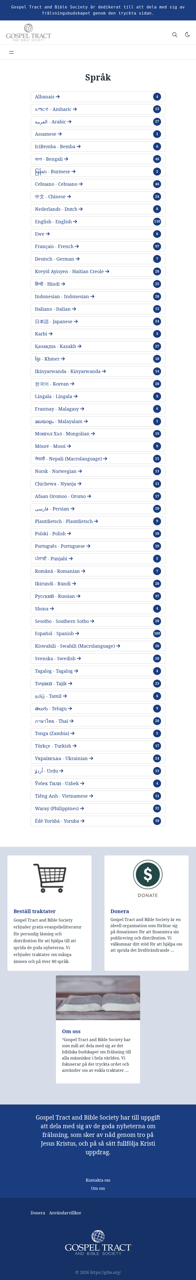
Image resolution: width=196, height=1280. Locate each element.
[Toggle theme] (187, 34)
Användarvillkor (65, 1213)
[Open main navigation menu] (11, 52)
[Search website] (175, 34)
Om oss (71, 1031)
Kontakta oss (98, 1180)
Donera (120, 911)
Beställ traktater (35, 911)
